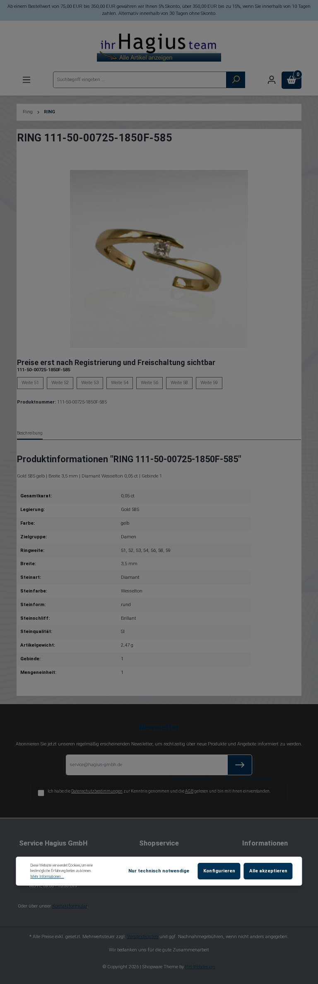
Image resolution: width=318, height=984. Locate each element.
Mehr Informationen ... (47, 876)
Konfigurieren (219, 871)
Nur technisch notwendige (158, 871)
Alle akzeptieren (268, 871)
